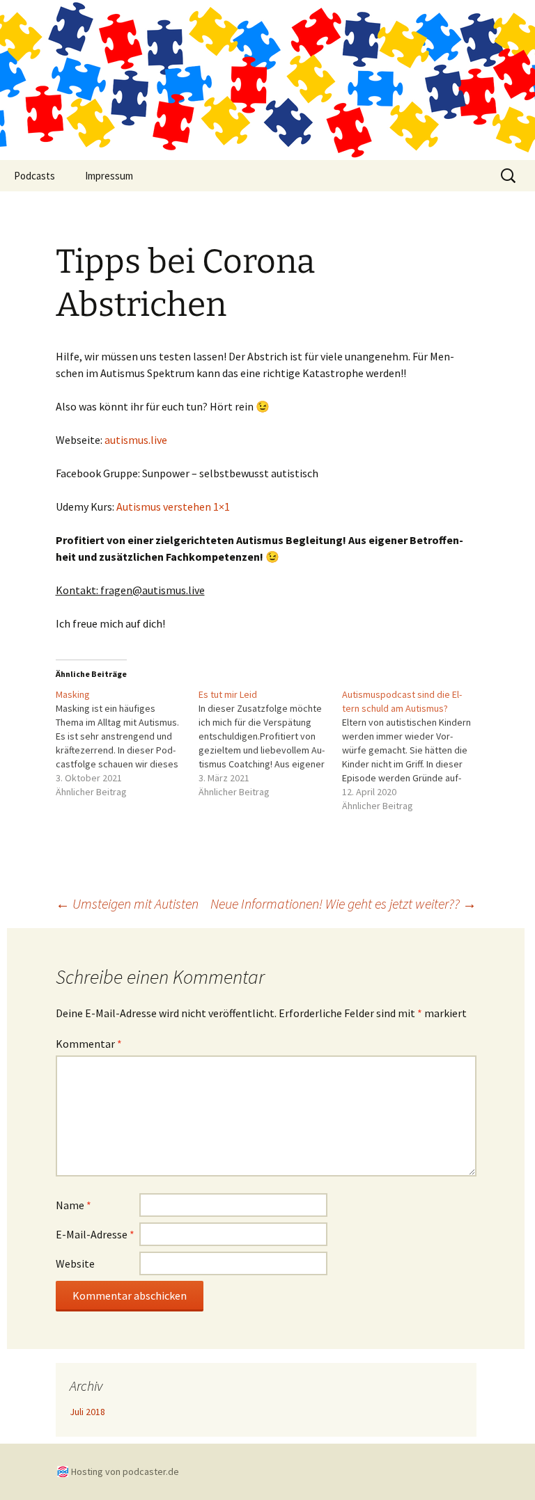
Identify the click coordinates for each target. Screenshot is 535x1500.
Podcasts (34, 175)
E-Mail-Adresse (95, 1234)
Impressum (109, 175)
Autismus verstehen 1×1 (173, 506)
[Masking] (127, 743)
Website (75, 1263)
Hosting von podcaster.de (125, 1471)
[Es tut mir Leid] (270, 743)
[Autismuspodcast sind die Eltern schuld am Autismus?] (414, 750)
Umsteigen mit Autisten (127, 903)
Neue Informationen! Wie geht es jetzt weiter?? (343, 903)
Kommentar (89, 1044)
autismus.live (135, 440)
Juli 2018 (87, 1411)
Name (73, 1205)
